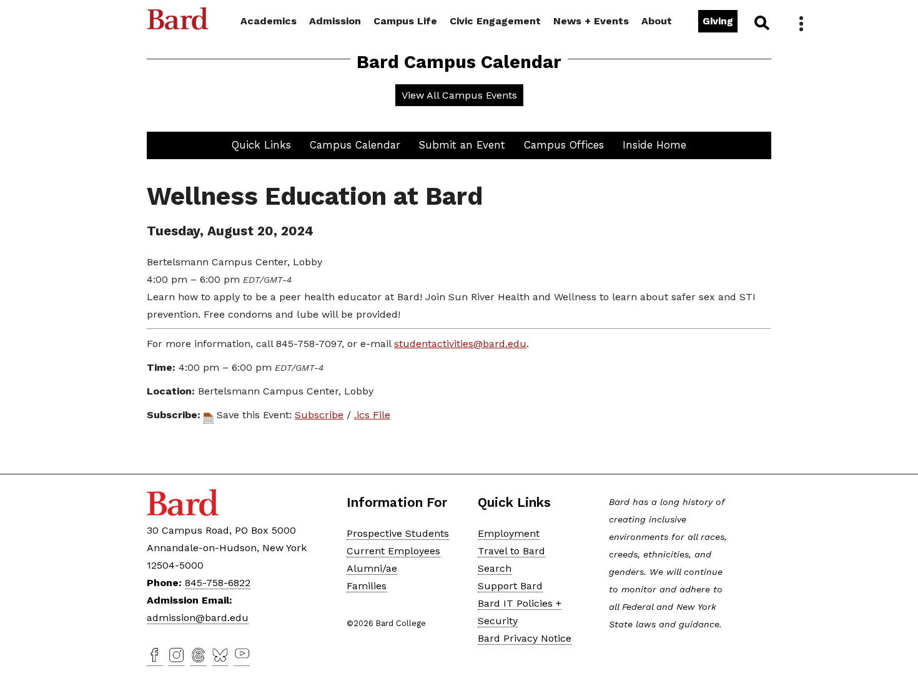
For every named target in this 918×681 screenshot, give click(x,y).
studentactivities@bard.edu (460, 344)
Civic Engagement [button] (495, 21)
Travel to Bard (511, 551)
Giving (718, 21)
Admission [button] (335, 21)
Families (367, 586)
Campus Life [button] (405, 21)
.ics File (372, 415)
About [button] (656, 21)
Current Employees (393, 551)
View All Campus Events (459, 95)
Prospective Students (398, 533)
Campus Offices (564, 145)
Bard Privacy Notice (524, 638)
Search (761, 22)
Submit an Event (462, 145)
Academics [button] (268, 21)
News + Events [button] (591, 21)
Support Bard (510, 586)
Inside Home (654, 145)
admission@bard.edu (198, 618)
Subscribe (319, 415)
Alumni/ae (372, 568)
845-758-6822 (217, 583)
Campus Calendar (355, 145)
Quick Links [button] (261, 145)
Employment (509, 533)
